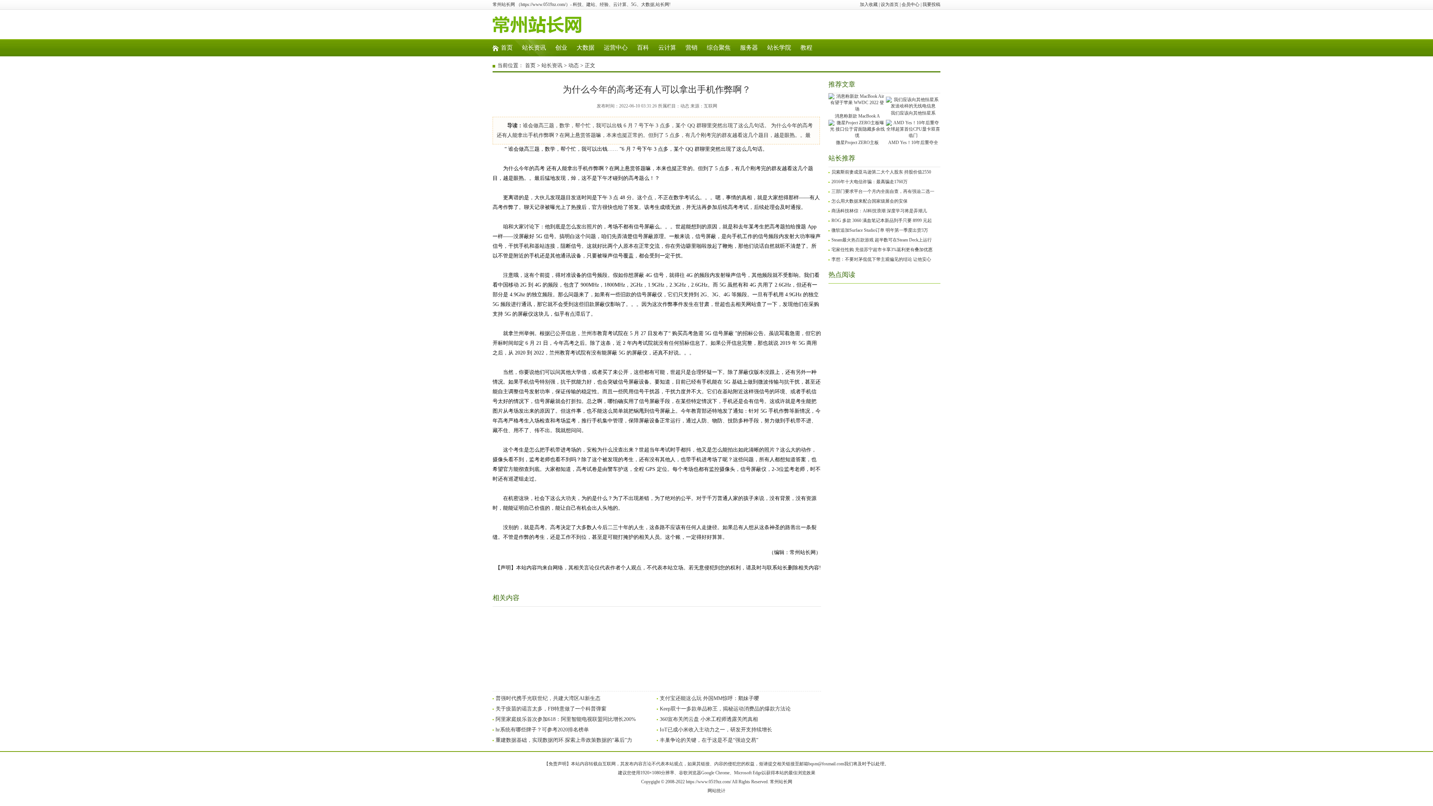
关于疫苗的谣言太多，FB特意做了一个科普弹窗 (551, 709)
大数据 (585, 47)
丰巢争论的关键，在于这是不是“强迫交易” (709, 740)
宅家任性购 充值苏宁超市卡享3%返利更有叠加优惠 (882, 249)
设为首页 (890, 4)
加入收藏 (869, 4)
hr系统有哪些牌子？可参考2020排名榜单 (542, 729)
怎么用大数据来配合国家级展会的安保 (869, 201)
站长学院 (779, 47)
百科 (643, 47)
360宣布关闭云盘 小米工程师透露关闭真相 (709, 719)
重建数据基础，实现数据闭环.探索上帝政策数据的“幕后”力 (564, 740)
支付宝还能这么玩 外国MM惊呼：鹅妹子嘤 (709, 698)
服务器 (749, 47)
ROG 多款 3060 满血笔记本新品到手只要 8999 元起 (881, 220)
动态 (573, 65)
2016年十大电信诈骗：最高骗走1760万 (869, 181)
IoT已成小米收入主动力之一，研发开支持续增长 (716, 729)
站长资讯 (534, 47)
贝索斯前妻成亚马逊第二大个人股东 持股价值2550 (881, 172)
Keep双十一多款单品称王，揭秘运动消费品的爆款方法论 (725, 709)
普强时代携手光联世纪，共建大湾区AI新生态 (548, 698)
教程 (806, 47)
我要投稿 (931, 4)
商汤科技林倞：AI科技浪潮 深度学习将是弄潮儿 (879, 210)
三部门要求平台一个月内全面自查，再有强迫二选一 (882, 191)
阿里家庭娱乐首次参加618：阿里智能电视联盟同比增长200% (566, 719)
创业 (561, 47)
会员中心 (911, 4)
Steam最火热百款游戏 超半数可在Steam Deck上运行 (881, 240)
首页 (507, 47)
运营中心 (616, 47)
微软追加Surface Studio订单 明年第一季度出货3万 (879, 230)
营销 (691, 47)
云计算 (667, 47)
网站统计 (716, 790)
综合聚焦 (719, 47)
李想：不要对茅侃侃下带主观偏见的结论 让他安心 (881, 259)
